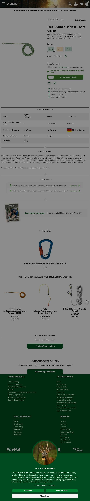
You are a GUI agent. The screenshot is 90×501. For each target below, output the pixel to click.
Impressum (52, 485)
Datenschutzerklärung (41, 485)
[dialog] (45, 250)
